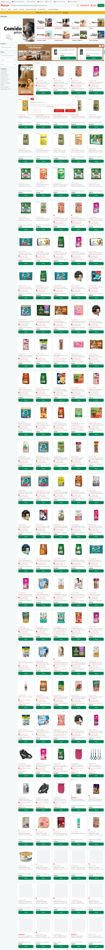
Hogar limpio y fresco (6, 89)
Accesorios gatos (4, 75)
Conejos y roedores (5, 83)
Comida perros (4, 77)
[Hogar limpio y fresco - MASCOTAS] (26, 79)
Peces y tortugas (4, 87)
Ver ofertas (65, 12)
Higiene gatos (4, 73)
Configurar (35, 110)
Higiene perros (4, 81)
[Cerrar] (75, 97)
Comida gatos (4, 70)
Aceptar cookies (70, 110)
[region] (53, 105)
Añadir (68, 58)
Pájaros (2, 85)
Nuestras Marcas (42, 9)
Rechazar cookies (59, 110)
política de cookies (50, 106)
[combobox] (43, 5)
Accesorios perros (5, 79)
